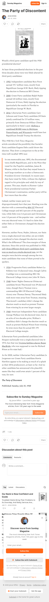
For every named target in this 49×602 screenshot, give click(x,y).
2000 (8, 95)
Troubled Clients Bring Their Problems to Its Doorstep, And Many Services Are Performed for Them (18, 501)
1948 (8, 281)
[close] (42, 518)
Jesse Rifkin (12, 16)
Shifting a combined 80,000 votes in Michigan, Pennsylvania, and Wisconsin (23, 129)
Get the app (36, 591)
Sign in (44, 3)
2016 (8, 112)
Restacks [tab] (17, 457)
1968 (8, 311)
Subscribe (35, 3)
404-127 (31, 207)
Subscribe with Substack (26, 560)
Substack (12, 597)
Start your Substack (18, 591)
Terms (29, 585)
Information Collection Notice (32, 568)
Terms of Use (37, 565)
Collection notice (39, 585)
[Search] (44, 487)
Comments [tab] (7, 457)
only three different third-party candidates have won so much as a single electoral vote (23, 250)
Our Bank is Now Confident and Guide (17, 495)
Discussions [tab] (20, 487)
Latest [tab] (10, 487)
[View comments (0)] (12, 24)
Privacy (22, 585)
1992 (8, 81)
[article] (24, 501)
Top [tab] (4, 487)
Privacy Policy (26, 570)
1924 (8, 267)
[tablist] (12, 457)
